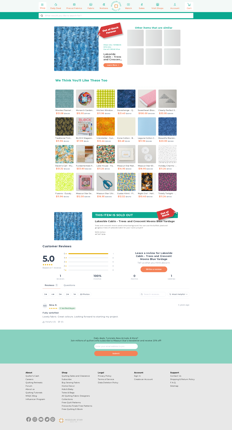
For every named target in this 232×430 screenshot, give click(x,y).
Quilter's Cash (32, 376)
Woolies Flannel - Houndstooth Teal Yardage (64, 110)
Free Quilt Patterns (71, 402)
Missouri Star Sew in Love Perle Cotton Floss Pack (85, 193)
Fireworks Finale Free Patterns (77, 406)
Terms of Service (106, 379)
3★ (60, 294)
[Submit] (42, 15)
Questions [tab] (69, 285)
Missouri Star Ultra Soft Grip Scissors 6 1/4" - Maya (106, 193)
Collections (67, 399)
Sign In (137, 376)
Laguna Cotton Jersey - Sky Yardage (147, 138)
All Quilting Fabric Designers (76, 396)
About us (30, 389)
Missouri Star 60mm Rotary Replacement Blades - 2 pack (147, 166)
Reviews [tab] (51, 285)
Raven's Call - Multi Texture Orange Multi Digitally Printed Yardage (64, 166)
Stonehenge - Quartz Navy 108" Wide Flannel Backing (126, 110)
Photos (86, 294)
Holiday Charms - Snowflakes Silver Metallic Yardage (167, 166)
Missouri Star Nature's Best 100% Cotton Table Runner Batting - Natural (126, 166)
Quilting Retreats (34, 382)
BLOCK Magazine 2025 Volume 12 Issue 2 (85, 138)
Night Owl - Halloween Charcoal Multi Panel (147, 193)
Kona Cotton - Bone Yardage (126, 138)
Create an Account (143, 379)
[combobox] (116, 15)
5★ (45, 294)
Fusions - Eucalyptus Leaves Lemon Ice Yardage (64, 193)
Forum (29, 386)
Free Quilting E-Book (72, 409)
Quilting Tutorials (34, 392)
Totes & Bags (68, 392)
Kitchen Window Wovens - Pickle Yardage (106, 110)
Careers (29, 379)
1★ (74, 294)
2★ (67, 294)
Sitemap (174, 386)
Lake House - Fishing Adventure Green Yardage (106, 166)
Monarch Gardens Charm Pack (85, 110)
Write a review (154, 269)
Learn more (112, 65)
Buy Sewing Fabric (71, 382)
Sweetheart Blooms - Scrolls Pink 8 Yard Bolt (147, 110)
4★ (52, 294)
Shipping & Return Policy (182, 379)
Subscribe (67, 379)
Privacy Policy (104, 376)
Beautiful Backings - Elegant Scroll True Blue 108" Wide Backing (167, 138)
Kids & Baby (67, 389)
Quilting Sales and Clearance (76, 376)
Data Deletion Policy (108, 382)
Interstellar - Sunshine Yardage (106, 138)
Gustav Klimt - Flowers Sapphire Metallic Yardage (126, 193)
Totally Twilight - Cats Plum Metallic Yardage (167, 193)
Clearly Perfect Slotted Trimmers (167, 110)
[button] (42, 5)
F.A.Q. (173, 382)
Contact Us (175, 376)
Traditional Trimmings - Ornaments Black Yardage (64, 138)
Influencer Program (35, 399)
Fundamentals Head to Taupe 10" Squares (85, 166)
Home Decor (68, 386)
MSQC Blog (31, 396)
